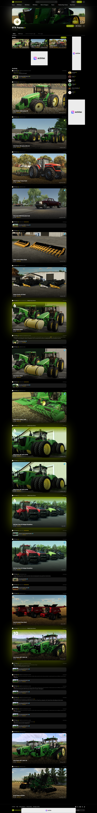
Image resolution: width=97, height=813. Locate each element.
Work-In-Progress (44, 4)
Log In (73, 1)
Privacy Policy (29, 806)
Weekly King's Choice (31, 300)
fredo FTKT (16, 72)
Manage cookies (36, 806)
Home (13, 4)
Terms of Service (22, 806)
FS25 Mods (19, 4)
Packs (52, 4)
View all (63, 37)
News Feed (72, 4)
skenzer (16, 676)
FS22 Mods (27, 4)
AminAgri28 (17, 721)
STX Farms (16, 70)
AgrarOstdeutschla (18, 664)
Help (17, 806)
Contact (13, 806)
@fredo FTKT (16, 73)
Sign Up (79, 1)
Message (79, 25)
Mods (20, 33)
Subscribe (71, 25)
